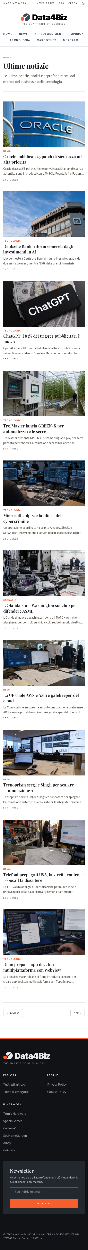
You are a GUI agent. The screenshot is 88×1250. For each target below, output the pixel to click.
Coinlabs (9, 1150)
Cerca (72, 3)
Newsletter (46, 3)
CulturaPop (11, 1128)
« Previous (13, 1013)
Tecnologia (20, 40)
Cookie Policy (56, 1091)
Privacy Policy (57, 1084)
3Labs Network (14, 3)
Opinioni (78, 34)
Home (7, 34)
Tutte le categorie (16, 1091)
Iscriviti (44, 1203)
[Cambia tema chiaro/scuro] (83, 3)
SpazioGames (12, 1121)
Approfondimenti (49, 34)
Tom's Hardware (14, 1113)
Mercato (70, 40)
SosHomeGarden (15, 1135)
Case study (46, 40)
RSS (61, 3)
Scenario (10, 600)
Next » (77, 1013)
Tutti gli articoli (14, 1084)
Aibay (7, 1143)
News (23, 34)
